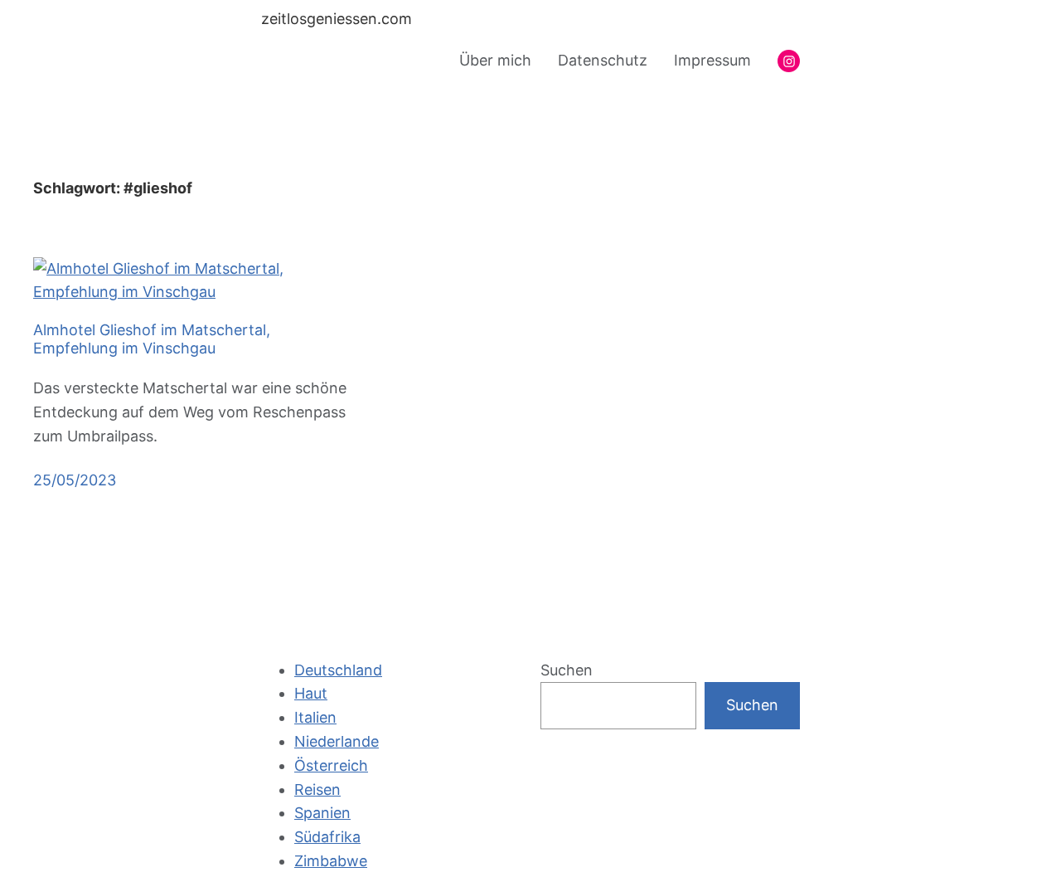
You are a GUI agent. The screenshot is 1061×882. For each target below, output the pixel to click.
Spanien (322, 812)
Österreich (331, 765)
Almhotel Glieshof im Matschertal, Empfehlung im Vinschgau (151, 339)
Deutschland (338, 670)
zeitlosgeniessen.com (336, 18)
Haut (310, 693)
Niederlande (336, 741)
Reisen (317, 789)
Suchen (566, 670)
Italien (315, 717)
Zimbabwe (330, 861)
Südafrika (327, 836)
